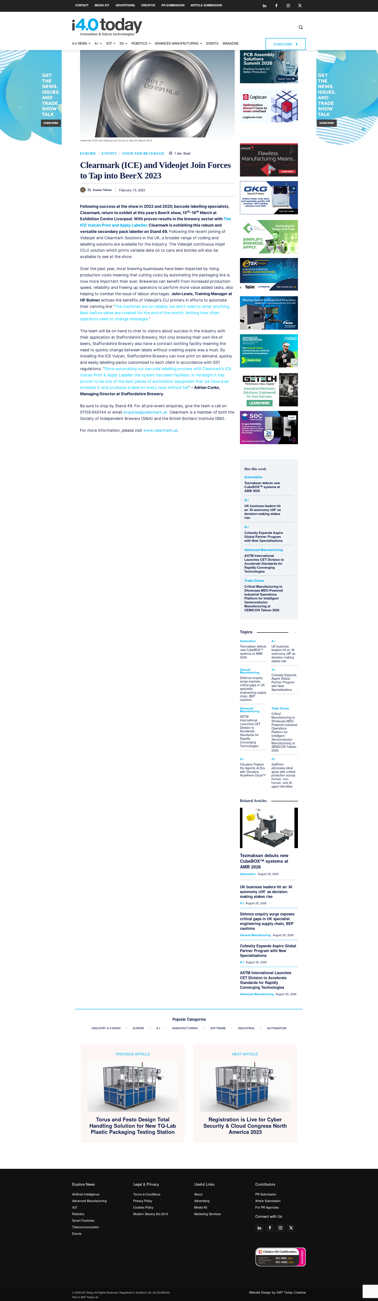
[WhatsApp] (200, 189)
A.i (246, 500)
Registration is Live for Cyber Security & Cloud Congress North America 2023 (245, 1125)
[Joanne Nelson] (84, 190)
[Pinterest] (190, 189)
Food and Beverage (143, 153)
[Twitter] (300, 6)
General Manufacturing (249, 671)
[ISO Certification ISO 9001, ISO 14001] (280, 1256)
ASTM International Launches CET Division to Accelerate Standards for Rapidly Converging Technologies (264, 563)
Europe (88, 153)
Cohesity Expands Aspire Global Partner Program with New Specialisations (263, 536)
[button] (300, 27)
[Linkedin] (264, 6)
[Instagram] (288, 6)
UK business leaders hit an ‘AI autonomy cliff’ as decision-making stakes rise (262, 511)
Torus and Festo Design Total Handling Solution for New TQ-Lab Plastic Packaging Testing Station (132, 1125)
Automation (253, 477)
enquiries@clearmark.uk (145, 412)
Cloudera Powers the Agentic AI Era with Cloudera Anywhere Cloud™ (253, 769)
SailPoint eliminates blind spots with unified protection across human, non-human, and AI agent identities (283, 775)
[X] (180, 189)
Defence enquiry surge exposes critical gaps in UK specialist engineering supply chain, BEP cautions (267, 921)
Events (109, 153)
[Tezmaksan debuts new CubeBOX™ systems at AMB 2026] (269, 828)
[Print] (230, 189)
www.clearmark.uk (160, 430)
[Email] (220, 189)
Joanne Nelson (102, 190)
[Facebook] (276, 6)
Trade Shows (254, 580)
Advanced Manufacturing (263, 549)
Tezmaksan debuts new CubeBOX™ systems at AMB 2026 (262, 486)
